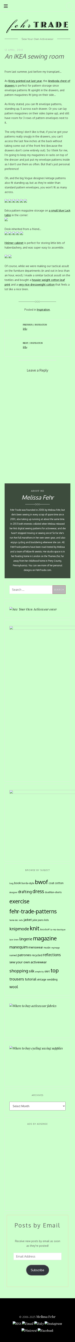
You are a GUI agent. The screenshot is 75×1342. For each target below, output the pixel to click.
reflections (52, 954)
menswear (35, 947)
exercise (19, 901)
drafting (25, 891)
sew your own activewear (28, 962)
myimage (55, 947)
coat (51, 883)
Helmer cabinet (14, 242)
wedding (52, 979)
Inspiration (43, 309)
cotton (59, 883)
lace (11, 939)
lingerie (25, 938)
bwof (41, 881)
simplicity (39, 971)
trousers (16, 978)
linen (16, 939)
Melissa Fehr (46, 1316)
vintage (41, 979)
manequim (18, 947)
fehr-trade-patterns (33, 911)
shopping (18, 970)
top (55, 970)
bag (11, 883)
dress (38, 891)
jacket (28, 920)
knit (34, 928)
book (17, 883)
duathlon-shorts (53, 892)
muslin (47, 947)
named (13, 955)
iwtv (21, 920)
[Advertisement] (37, 1168)
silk (31, 971)
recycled (37, 955)
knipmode (19, 928)
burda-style (28, 883)
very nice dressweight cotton (37, 284)
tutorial (30, 979)
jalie (34, 919)
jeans (40, 919)
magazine (45, 938)
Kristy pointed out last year (25, 81)
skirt (47, 971)
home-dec (13, 920)
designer (13, 892)
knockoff (45, 929)
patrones (24, 955)
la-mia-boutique (57, 929)
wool (13, 986)
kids (46, 919)
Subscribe (37, 1270)
